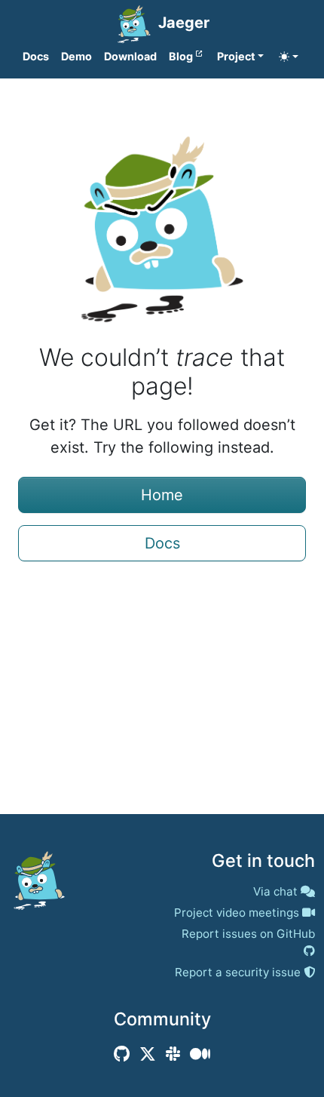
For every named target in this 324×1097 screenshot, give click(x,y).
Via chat (275, 891)
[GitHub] (122, 1054)
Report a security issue (238, 972)
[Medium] (200, 1054)
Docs (162, 543)
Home (162, 495)
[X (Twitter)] (147, 1054)
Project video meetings (236, 912)
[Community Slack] (173, 1054)
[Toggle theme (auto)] (288, 56)
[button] (241, 56)
